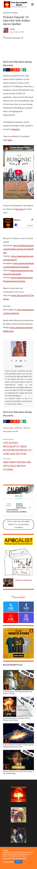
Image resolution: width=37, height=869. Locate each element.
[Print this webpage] (21, 69)
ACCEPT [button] (18, 862)
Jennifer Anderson (23, 580)
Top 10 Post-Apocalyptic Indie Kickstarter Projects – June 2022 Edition (18, 448)
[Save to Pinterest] (11, 69)
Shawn (18, 366)
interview (19, 428)
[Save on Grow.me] (27, 69)
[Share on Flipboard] (18, 69)
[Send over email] (24, 69)
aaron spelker (9, 428)
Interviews (7, 13)
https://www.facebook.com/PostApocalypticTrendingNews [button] (18, 249)
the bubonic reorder (11, 431)
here (10, 140)
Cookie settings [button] (8, 862)
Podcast (14, 13)
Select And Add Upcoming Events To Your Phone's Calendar (18, 524)
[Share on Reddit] (14, 69)
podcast (27, 428)
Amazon (16, 129)
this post (19, 209)
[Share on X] (8, 69)
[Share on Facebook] (4, 69)
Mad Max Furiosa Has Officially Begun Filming (17, 466)
